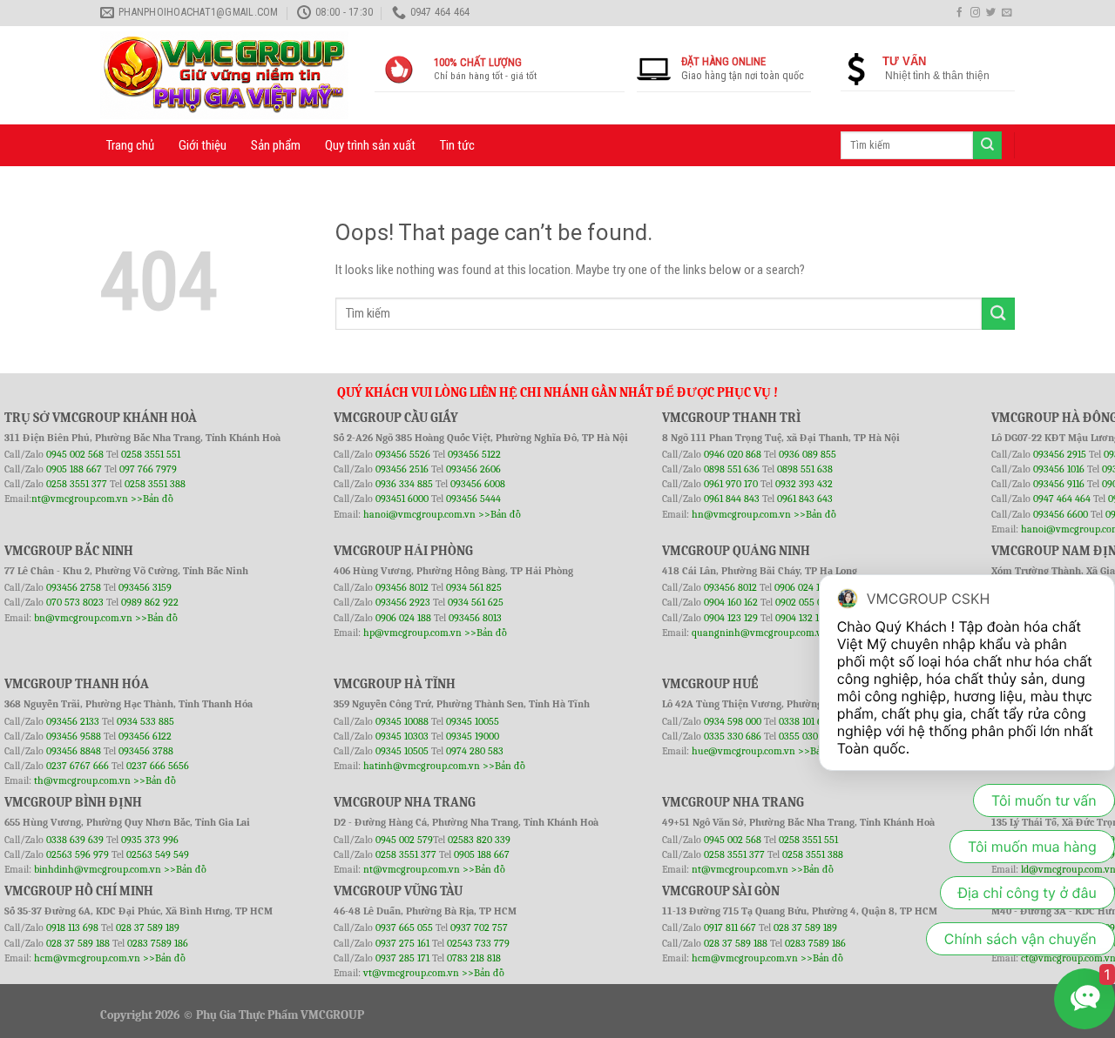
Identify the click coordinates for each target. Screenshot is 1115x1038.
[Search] (987, 145)
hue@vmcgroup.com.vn (743, 751)
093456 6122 (145, 736)
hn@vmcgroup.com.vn (741, 514)
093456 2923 (404, 602)
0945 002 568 (76, 454)
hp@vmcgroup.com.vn (412, 632)
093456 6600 (1060, 514)
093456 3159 (145, 587)
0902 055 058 (804, 602)
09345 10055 (472, 721)
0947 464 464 (1062, 498)
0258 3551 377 (78, 484)
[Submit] (998, 314)
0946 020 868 (734, 454)
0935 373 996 (150, 840)
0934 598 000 (734, 721)
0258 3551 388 (155, 484)
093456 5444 (473, 498)
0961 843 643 (805, 498)
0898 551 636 (733, 469)
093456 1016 (1059, 469)
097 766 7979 (148, 469)
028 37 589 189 (147, 927)
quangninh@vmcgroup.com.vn (760, 632)
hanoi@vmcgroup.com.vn (419, 514)
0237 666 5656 (157, 766)
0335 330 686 (732, 736)
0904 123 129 (732, 618)
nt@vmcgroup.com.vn (79, 498)
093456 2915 (1059, 454)
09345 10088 (402, 721)
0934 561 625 (475, 602)
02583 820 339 (479, 840)
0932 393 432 (804, 484)
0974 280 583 (474, 751)
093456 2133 (72, 721)
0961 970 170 (732, 484)
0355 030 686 (807, 736)
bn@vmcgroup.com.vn (83, 618)
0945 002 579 (404, 840)
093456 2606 (473, 469)
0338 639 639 (76, 840)
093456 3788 (145, 751)
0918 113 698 (73, 927)
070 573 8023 (75, 602)
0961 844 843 (732, 498)
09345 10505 (402, 751)
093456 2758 (73, 587)
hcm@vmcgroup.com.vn (87, 958)
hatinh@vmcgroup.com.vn (421, 766)
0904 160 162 (732, 602)
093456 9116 (1059, 484)
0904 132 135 (802, 618)
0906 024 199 (802, 587)
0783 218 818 (474, 958)
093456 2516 (402, 469)
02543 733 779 (478, 943)
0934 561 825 (474, 587)
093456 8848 (73, 751)
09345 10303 (402, 736)
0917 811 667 (731, 927)
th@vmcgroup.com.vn (82, 780)
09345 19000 (472, 736)
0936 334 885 (404, 484)
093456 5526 (404, 454)
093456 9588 (73, 736)
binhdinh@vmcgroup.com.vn (97, 869)
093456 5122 (474, 454)
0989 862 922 (150, 602)
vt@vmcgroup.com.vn (411, 973)
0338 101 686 (806, 721)
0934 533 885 (145, 721)
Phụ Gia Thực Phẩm (247, 1014)
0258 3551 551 (150, 454)
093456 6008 (477, 484)
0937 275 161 (402, 943)
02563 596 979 (77, 854)
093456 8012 (402, 587)
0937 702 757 (479, 927)
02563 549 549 (157, 854)
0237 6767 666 (79, 766)
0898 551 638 (805, 469)
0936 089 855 (807, 454)
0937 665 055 (405, 927)
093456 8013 (475, 618)
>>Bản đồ (152, 498)
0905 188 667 (75, 469)
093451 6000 (402, 498)
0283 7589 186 (157, 943)
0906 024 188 (404, 618)
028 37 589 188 (78, 943)
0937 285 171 (402, 958)
